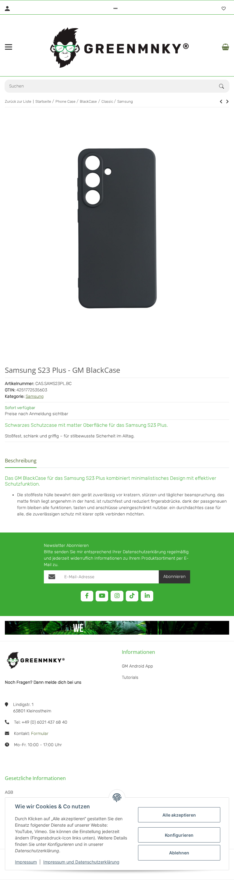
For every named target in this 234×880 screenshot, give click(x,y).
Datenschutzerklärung (144, 551)
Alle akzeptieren (179, 815)
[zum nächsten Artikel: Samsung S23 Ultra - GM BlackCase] (221, 101)
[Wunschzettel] (223, 8)
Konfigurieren (179, 835)
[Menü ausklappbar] (8, 47)
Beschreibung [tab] (21, 460)
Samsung (35, 396)
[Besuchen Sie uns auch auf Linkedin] (147, 596)
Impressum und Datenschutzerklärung (81, 861)
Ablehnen (179, 852)
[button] (115, 8)
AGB (9, 792)
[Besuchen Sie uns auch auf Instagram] (117, 596)
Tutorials (130, 677)
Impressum (26, 861)
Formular (39, 733)
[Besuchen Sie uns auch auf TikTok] (132, 596)
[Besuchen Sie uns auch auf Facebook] (87, 596)
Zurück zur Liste (18, 101)
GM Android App (137, 666)
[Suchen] (224, 86)
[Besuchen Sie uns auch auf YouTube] (102, 596)
